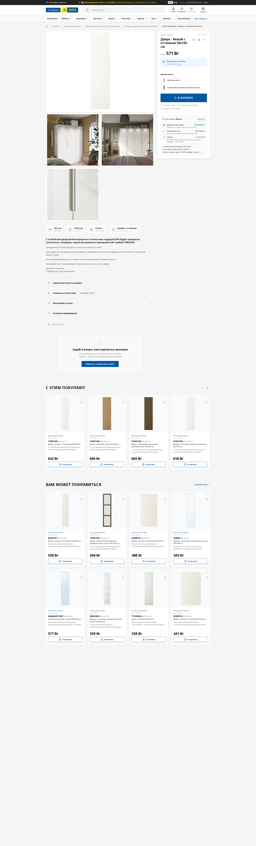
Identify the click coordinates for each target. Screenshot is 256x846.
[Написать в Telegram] (181, 2)
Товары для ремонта (72, 26)
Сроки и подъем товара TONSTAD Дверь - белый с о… (182, 152)
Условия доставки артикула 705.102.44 (177, 146)
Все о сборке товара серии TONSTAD (176, 149)
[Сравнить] (199, 39)
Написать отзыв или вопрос (100, 364)
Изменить (201, 119)
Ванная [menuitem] (166, 18)
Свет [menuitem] (153, 18)
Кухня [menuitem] (111, 18)
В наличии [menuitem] (52, 18)
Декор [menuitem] (141, 18)
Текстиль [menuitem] (126, 18)
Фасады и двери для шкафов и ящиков (140, 26)
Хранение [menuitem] (81, 18)
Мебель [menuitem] (65, 18)
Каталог (55, 26)
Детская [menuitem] (97, 18)
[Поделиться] (193, 39)
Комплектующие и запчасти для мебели (102, 26)
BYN (170, 2)
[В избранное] (204, 39)
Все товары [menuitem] (200, 18)
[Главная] (46, 26)
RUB (175, 2)
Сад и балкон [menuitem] (184, 18)
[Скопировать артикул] (64, 324)
